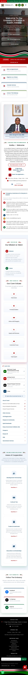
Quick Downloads (7, 423)
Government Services (8, 440)
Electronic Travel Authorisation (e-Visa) (11, 403)
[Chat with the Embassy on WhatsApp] (2, 672)
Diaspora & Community (9, 420)
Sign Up (24, 659)
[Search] (16, 5)
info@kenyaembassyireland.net (15, 624)
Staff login (13, 665)
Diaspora (14, 643)
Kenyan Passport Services (8, 409)
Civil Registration (7, 416)
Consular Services (14, 642)
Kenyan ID (5, 434)
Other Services (6, 413)
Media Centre (14, 647)
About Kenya (14, 645)
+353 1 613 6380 (15, 626)
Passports (5, 430)
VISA (4, 437)
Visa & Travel (6, 400)
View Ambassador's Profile (16, 165)
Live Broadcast (15, 44)
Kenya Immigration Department (9, 406)
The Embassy (14, 640)
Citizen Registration (14, 39)
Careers (14, 650)
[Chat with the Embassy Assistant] (25, 667)
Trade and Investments (14, 646)
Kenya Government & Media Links (11, 427)
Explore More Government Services (14, 396)
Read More (13, 487)
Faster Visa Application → (18, 174)
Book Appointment (15, 34)
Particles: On (5, 665)
